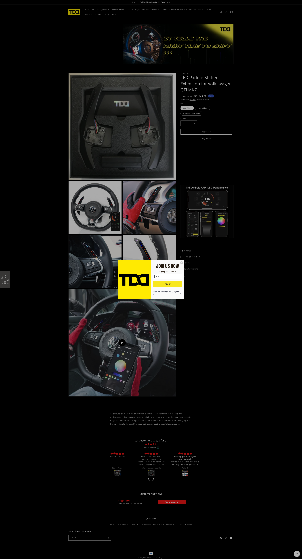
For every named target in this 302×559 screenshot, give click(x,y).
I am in (168, 284)
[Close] (181, 262)
